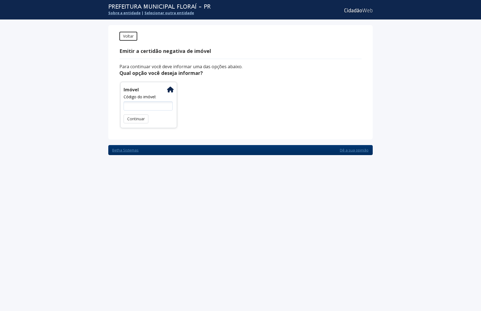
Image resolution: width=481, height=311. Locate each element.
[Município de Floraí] (205, 6)
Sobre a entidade (124, 12)
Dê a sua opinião (354, 150)
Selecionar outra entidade (169, 12)
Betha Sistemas (125, 150)
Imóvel (131, 90)
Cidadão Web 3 (358, 10)
